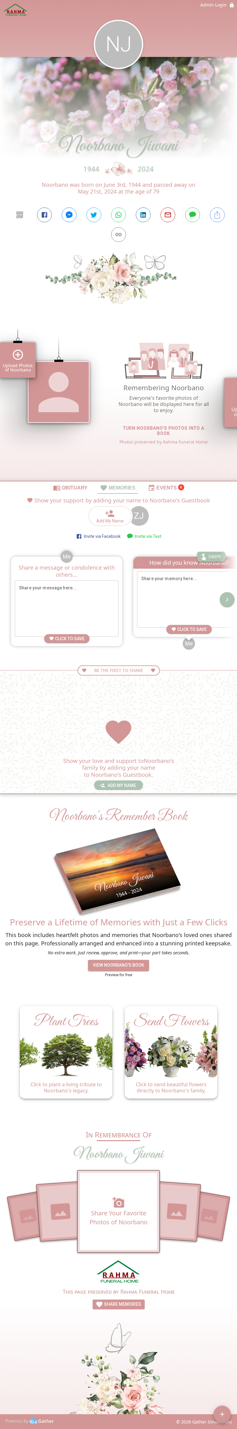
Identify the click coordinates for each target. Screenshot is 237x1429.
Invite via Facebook (101, 536)
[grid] (118, 403)
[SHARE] (217, 214)
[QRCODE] (19, 214)
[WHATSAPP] (118, 214)
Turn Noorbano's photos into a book (163, 431)
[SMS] (192, 214)
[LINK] (118, 234)
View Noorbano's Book (118, 965)
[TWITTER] (93, 214)
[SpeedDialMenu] (222, 1414)
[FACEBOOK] (44, 214)
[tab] (70, 487)
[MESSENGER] (69, 214)
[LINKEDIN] (143, 214)
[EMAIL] (167, 214)
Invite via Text (147, 536)
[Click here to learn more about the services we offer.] (118, 1273)
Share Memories (122, 1304)
